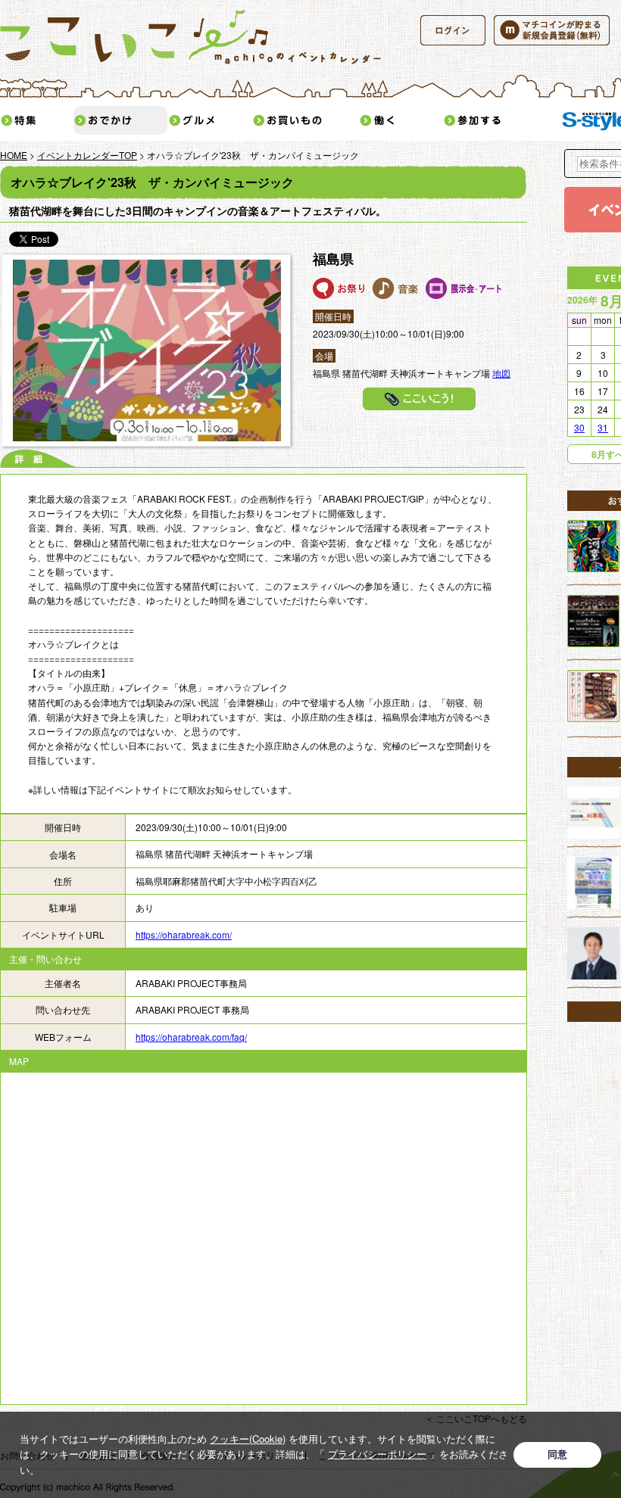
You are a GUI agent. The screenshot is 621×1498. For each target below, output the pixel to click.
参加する (496, 120)
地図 (501, 372)
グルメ (209, 120)
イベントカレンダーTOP (87, 154)
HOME (13, 154)
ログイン (452, 30)
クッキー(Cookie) (248, 1438)
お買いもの (305, 120)
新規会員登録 (552, 30)
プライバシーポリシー (377, 1454)
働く (400, 120)
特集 (36, 120)
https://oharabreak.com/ (184, 934)
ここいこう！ (419, 399)
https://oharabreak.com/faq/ (191, 1036)
